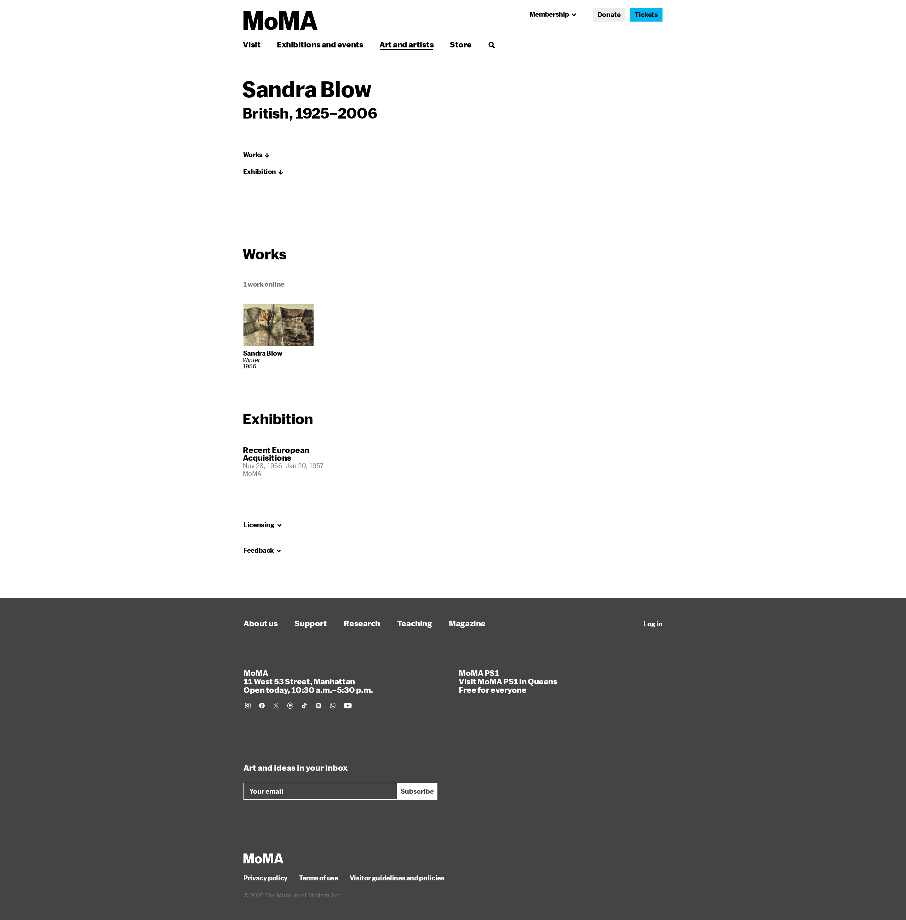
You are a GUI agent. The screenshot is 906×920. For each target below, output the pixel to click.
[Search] (491, 44)
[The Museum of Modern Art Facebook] (262, 705)
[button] (257, 155)
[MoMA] (263, 858)
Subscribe (417, 791)
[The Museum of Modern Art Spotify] (318, 705)
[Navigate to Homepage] (280, 20)
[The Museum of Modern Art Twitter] (276, 705)
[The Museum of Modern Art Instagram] (248, 705)
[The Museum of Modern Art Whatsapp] (333, 705)
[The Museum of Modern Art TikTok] (304, 705)
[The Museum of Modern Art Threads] (290, 705)
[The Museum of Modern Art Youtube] (348, 705)
